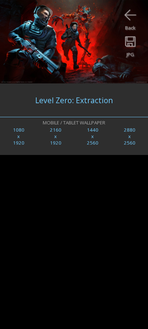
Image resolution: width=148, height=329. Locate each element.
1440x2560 (92, 136)
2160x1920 (55, 136)
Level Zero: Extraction (74, 100)
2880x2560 (129, 136)
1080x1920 (18, 136)
